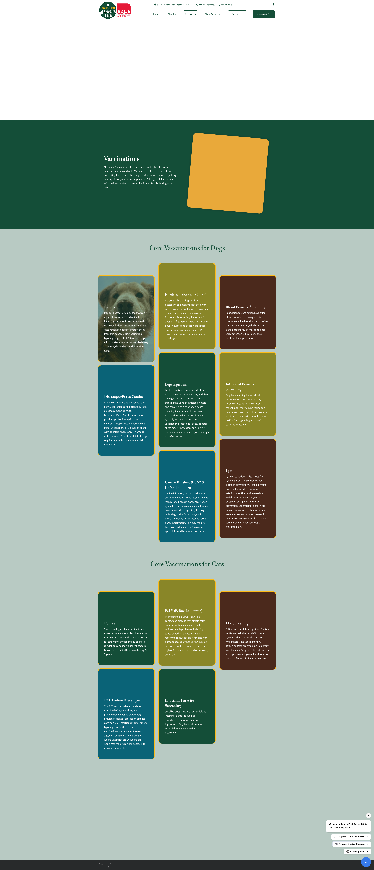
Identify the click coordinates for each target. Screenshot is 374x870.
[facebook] (273, 4)
